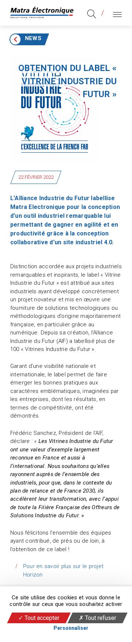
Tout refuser (100, 617)
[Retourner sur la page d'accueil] (42, 13)
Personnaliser (71, 628)
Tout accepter (41, 617)
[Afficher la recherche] (91, 14)
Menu (115, 12)
